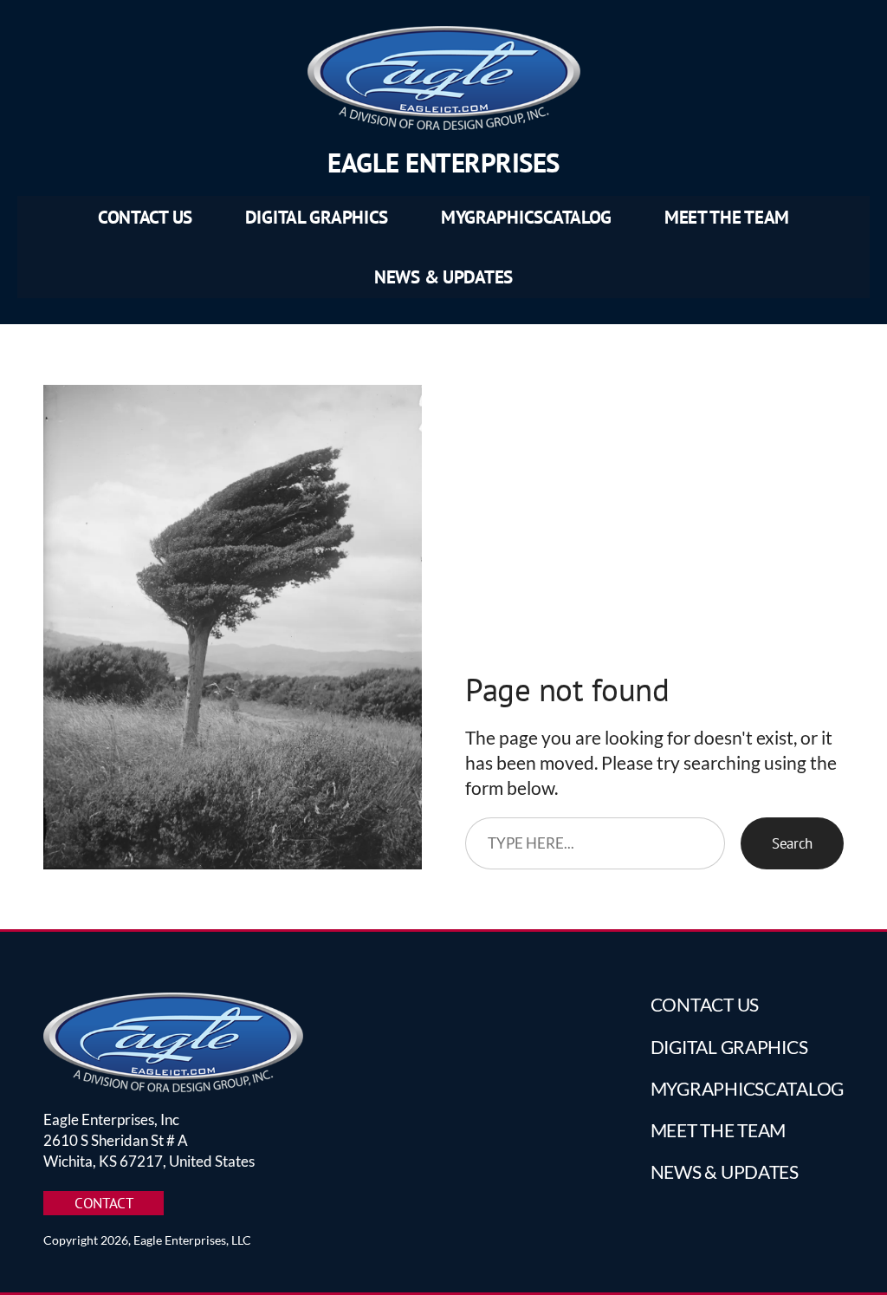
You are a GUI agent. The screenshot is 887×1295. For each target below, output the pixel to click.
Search (792, 843)
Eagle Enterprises (443, 162)
